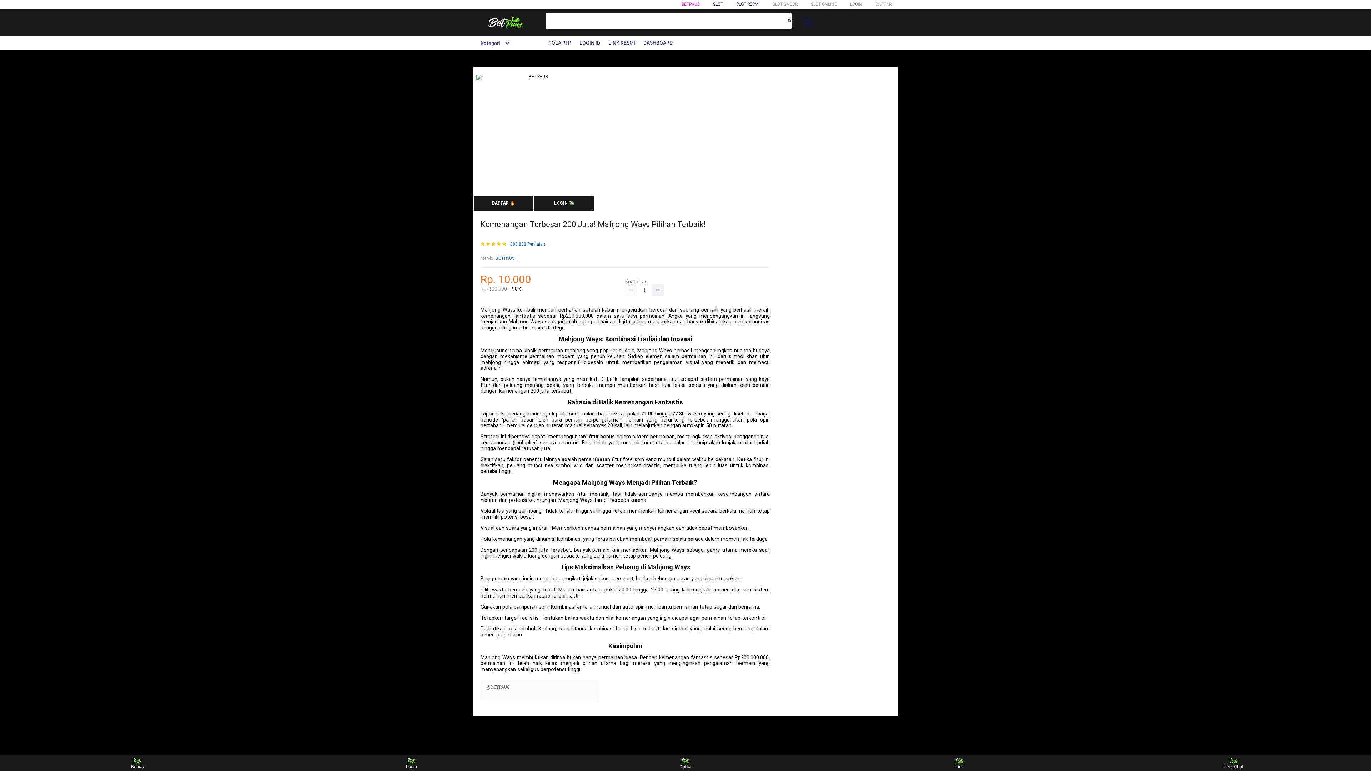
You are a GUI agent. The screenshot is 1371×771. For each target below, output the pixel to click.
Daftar (685, 766)
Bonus (137, 766)
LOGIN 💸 (564, 203)
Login (411, 766)
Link (959, 766)
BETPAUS (691, 4)
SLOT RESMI (747, 4)
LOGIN (856, 4)
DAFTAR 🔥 (503, 203)
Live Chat (1234, 766)
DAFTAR (883, 4)
